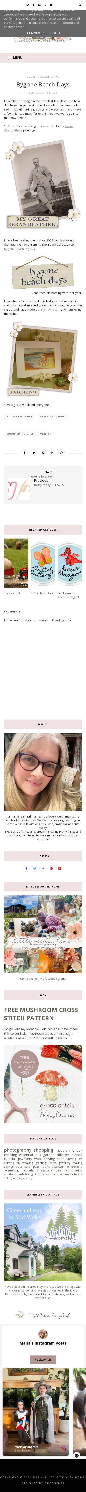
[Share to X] (34, 452)
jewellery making (70, 1163)
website (45, 433)
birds (37, 1174)
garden (48, 1154)
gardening (26, 1178)
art (80, 1159)
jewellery (25, 1158)
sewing (49, 1158)
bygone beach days (43, 76)
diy (18, 1163)
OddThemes (54, 1483)
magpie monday (69, 1150)
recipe (17, 1178)
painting (9, 1163)
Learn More (36, 33)
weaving (27, 1163)
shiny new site (48, 309)
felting (29, 1174)
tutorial (10, 1158)
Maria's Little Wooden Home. (59, 1477)
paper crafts (41, 1166)
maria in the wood (52, 1174)
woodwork (10, 1174)
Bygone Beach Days (18, 249)
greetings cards (52, 416)
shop (61, 1158)
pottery (8, 1178)
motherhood (30, 1170)
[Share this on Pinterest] (43, 452)
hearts (78, 1174)
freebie (68, 1174)
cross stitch (23, 1166)
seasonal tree (51, 1170)
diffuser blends (69, 1154)
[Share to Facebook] (24, 452)
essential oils (30, 1154)
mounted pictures (20, 433)
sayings (9, 1166)
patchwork (58, 1166)
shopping (43, 1150)
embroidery (74, 1166)
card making (73, 1170)
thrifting (10, 1154)
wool (38, 1158)
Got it (55, 33)
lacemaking (11, 1170)
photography (17, 1150)
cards (21, 1174)
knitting (71, 1159)
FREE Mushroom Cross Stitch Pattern (41, 1014)
